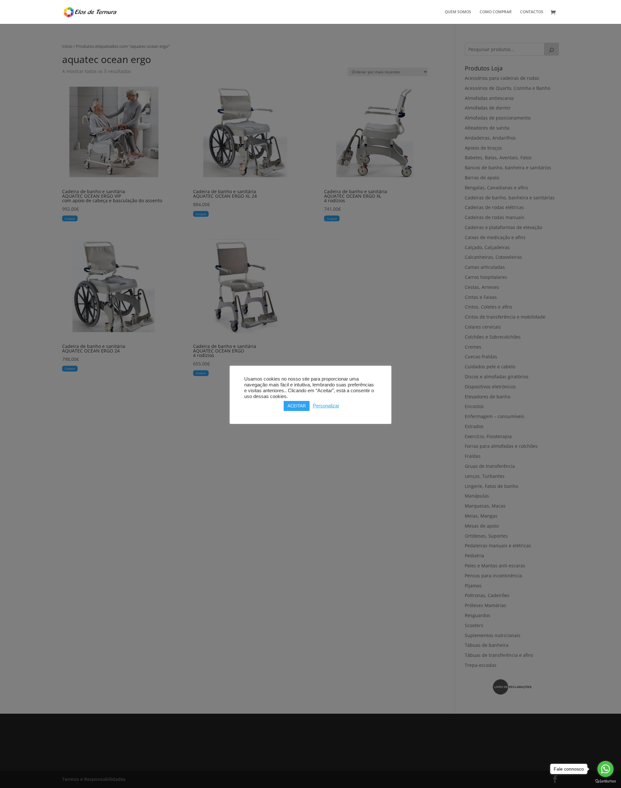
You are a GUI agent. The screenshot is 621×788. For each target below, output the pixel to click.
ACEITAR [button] (297, 406)
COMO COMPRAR (496, 12)
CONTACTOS (531, 12)
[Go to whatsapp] (605, 769)
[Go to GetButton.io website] (605, 781)
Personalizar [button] (326, 405)
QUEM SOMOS (458, 12)
